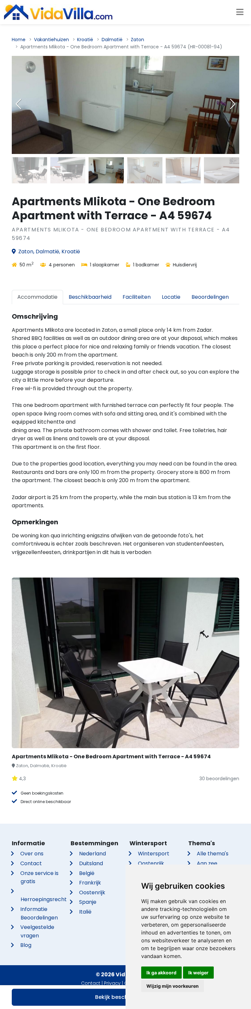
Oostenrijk (92, 892)
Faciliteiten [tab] (137, 297)
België (86, 873)
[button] (232, 104)
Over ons (31, 853)
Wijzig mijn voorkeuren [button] (172, 986)
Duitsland (91, 863)
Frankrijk (90, 882)
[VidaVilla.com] (58, 12)
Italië (85, 912)
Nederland (92, 853)
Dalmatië (112, 39)
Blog (25, 945)
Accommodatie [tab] (37, 297)
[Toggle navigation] (240, 12)
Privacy (112, 983)
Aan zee (207, 863)
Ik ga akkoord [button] (161, 972)
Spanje (87, 902)
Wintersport (153, 853)
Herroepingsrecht (44, 899)
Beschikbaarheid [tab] (90, 297)
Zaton (137, 39)
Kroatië (85, 39)
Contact (31, 863)
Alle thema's (212, 853)
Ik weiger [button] (198, 972)
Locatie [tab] (171, 297)
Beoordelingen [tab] (210, 297)
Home (18, 39)
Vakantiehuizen (51, 39)
